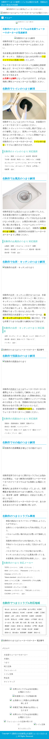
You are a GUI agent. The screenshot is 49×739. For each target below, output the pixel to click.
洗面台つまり (16, 389)
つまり (17, 41)
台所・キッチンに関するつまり (24, 295)
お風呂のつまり (21, 211)
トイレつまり (16, 122)
